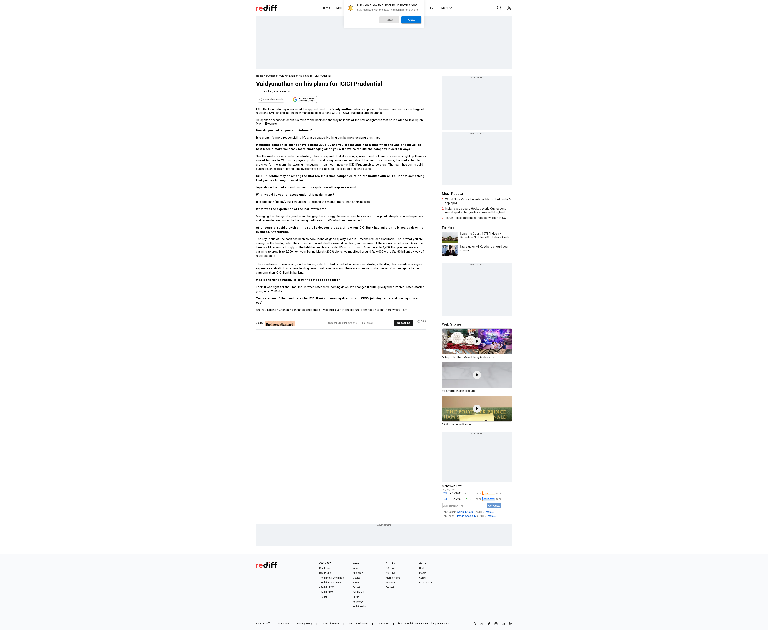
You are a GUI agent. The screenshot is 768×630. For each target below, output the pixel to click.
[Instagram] (496, 624)
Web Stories (452, 324)
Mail (339, 8)
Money (423, 573)
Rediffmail (325, 568)
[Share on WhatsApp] (474, 624)
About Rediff (263, 623)
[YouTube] (503, 624)
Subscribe (403, 322)
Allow (411, 19)
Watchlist (391, 582)
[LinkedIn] (510, 624)
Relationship (426, 582)
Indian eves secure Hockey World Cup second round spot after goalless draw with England (475, 210)
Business (271, 75)
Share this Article (273, 99)
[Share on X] (481, 624)
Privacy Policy (304, 623)
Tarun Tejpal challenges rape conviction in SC (475, 218)
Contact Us (383, 623)
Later (389, 19)
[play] (477, 341)
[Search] (499, 8)
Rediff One (325, 573)
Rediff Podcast (361, 606)
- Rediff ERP (325, 597)
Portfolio (390, 587)
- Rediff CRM (326, 592)
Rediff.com (413, 623)
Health (422, 568)
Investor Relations (358, 623)
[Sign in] (509, 8)
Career (422, 577)
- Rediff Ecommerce (330, 582)
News (356, 568)
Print (423, 321)
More (444, 8)
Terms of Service (330, 623)
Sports (356, 582)
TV (431, 8)
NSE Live (390, 573)
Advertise (283, 623)
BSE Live (390, 568)
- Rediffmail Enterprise (331, 577)
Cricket (356, 587)
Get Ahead (358, 592)
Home (326, 8)
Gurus (356, 597)
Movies (357, 577)
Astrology (358, 601)
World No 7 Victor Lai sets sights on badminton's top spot (478, 201)
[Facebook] (488, 624)
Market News (393, 577)
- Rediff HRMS (326, 587)
